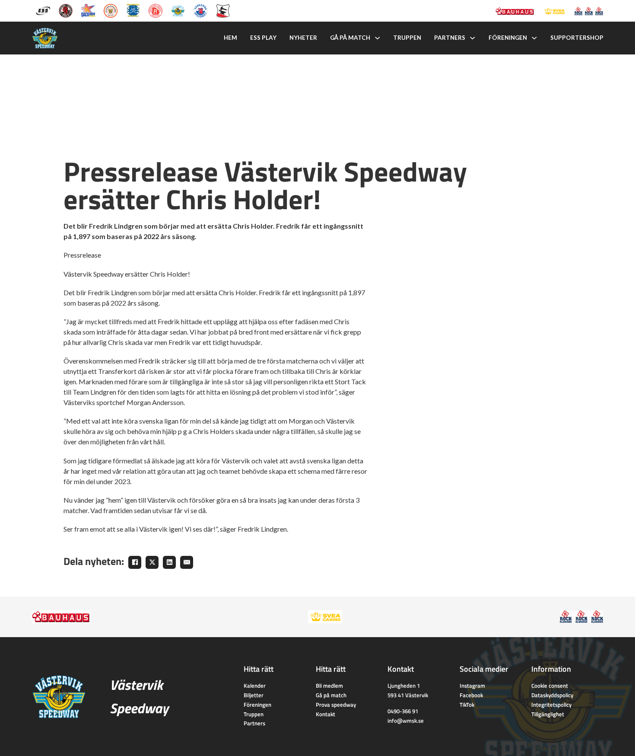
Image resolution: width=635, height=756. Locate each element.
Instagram (472, 685)
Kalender (255, 685)
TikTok (467, 704)
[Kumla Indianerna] (66, 10)
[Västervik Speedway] (178, 10)
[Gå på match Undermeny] (378, 38)
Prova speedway (336, 704)
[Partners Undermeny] (473, 38)
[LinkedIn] (169, 562)
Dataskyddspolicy (552, 695)
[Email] (186, 562)
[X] (152, 562)
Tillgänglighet (547, 714)
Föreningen (508, 37)
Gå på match (350, 37)
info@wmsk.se (405, 720)
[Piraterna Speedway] (133, 10)
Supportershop (576, 37)
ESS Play (263, 37)
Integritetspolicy (551, 704)
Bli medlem (329, 685)
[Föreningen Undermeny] (534, 38)
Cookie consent (549, 685)
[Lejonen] (110, 10)
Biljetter (254, 695)
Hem (230, 37)
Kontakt (325, 714)
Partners (449, 37)
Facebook (471, 695)
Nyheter (303, 37)
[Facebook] (134, 562)
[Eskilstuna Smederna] (223, 10)
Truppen (407, 37)
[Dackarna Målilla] (88, 10)
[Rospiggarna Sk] (155, 10)
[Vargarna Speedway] (200, 10)
